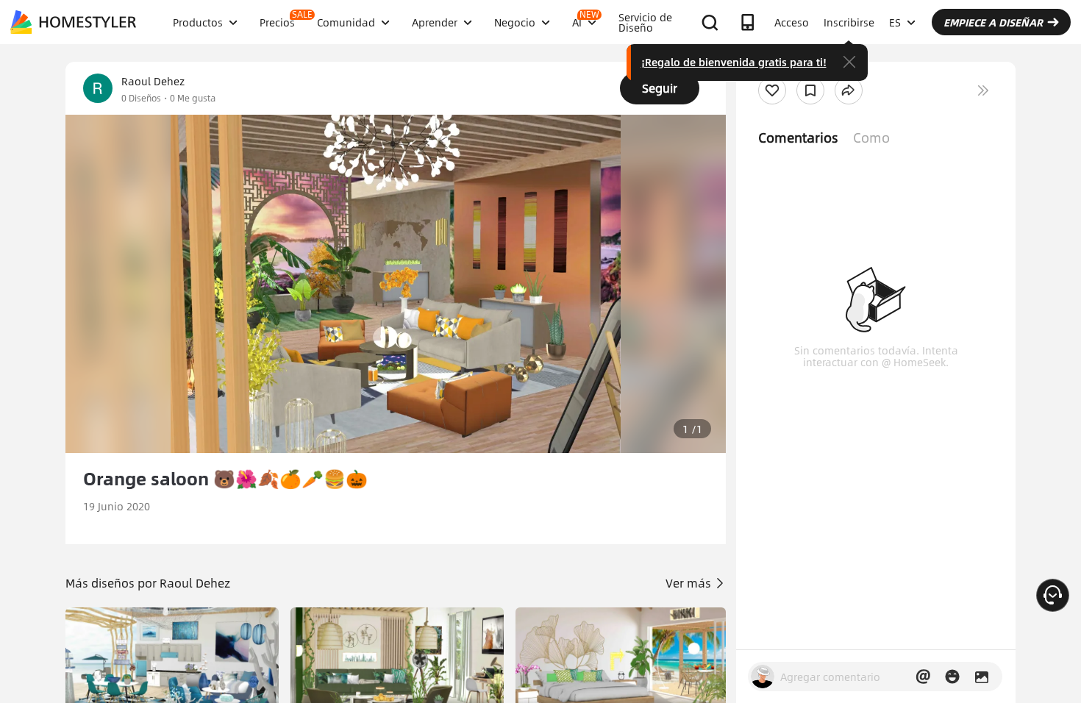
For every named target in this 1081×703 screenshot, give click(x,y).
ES (895, 22)
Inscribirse (849, 22)
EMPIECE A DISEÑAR (993, 22)
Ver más (690, 583)
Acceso (791, 22)
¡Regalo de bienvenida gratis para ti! (734, 61)
